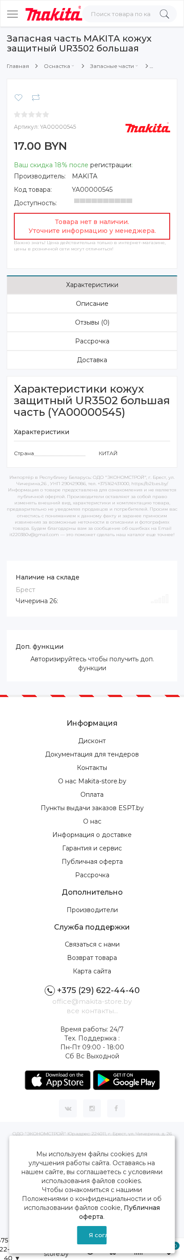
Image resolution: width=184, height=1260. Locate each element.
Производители (92, 910)
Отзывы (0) (92, 322)
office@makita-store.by (92, 1001)
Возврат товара (92, 958)
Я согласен (98, 1235)
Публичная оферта (92, 862)
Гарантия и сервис (92, 848)
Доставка (92, 360)
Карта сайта (92, 971)
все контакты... (92, 1010)
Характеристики (92, 285)
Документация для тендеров (92, 754)
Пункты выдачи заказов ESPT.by (92, 808)
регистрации (110, 165)
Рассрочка (92, 341)
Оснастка (57, 66)
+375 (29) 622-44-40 (98, 990)
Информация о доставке (92, 835)
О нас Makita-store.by (92, 781)
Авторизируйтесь (58, 659)
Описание (92, 304)
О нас (92, 821)
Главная (18, 66)
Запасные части (112, 66)
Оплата (92, 795)
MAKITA (84, 176)
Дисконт (92, 741)
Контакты (92, 768)
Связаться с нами (92, 944)
